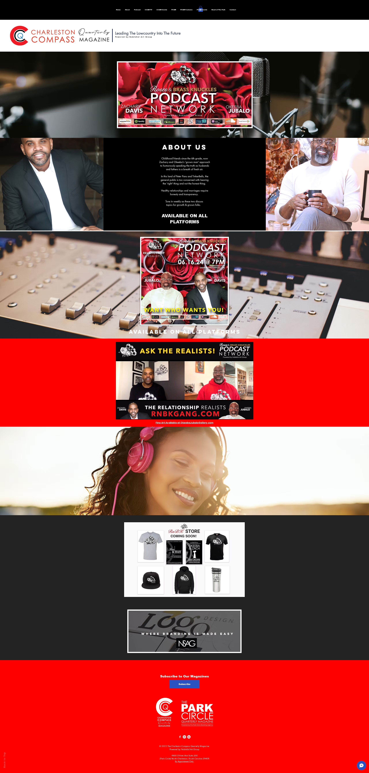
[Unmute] (124, 415)
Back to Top (4, 760)
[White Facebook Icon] (180, 737)
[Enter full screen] (249, 415)
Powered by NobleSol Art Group (184, 749)
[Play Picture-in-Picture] (244, 415)
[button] (137, 9)
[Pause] (120, 415)
